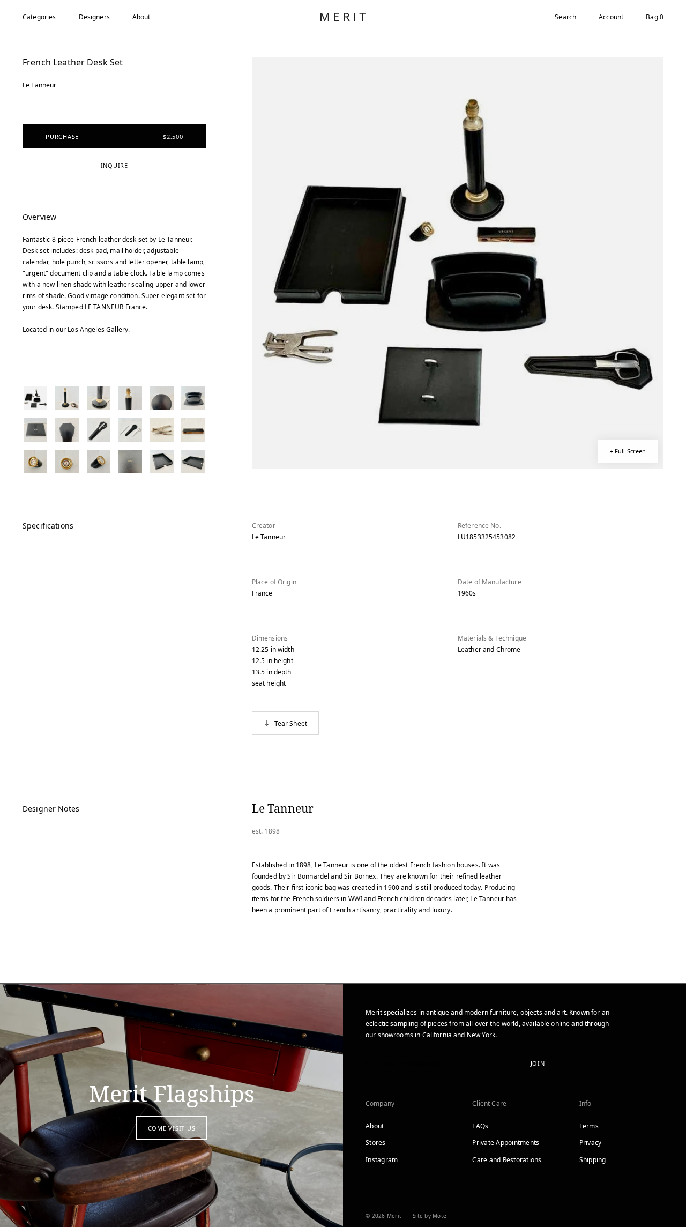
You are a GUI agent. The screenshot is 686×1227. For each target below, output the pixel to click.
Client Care (489, 1103)
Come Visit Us (172, 1128)
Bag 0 (654, 16)
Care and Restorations (506, 1159)
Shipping (592, 1159)
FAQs (480, 1126)
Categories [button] (39, 16)
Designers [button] (94, 16)
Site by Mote (429, 1215)
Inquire (114, 165)
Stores (376, 1142)
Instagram (382, 1159)
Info (585, 1103)
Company (380, 1103)
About (141, 16)
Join (538, 1063)
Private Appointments (505, 1142)
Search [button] (565, 16)
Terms (589, 1126)
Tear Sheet (291, 723)
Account (611, 16)
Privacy (590, 1142)
